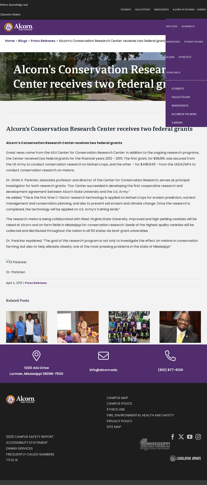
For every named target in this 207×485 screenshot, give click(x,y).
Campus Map (117, 397)
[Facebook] (172, 436)
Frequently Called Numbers (30, 454)
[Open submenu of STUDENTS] (200, 88)
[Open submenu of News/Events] (200, 105)
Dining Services (19, 448)
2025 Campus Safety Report (30, 436)
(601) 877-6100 (170, 370)
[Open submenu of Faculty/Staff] (200, 97)
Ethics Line (116, 409)
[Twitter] (181, 436)
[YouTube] (189, 436)
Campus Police (119, 403)
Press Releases (36, 283)
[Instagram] (198, 436)
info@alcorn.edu (103, 370)
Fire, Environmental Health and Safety (140, 415)
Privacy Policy (119, 421)
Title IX (12, 460)
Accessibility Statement (27, 442)
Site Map (114, 426)
